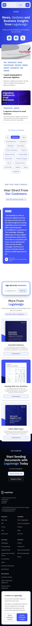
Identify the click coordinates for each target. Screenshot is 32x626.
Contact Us (20, 546)
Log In (21, 5)
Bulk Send (4, 534)
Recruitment (20, 146)
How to (9, 163)
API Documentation (23, 553)
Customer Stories (6, 577)
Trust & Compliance (23, 523)
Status (19, 557)
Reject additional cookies (10, 617)
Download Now (16, 353)
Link (2, 530)
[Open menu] (27, 5)
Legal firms (23, 141)
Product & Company (21, 158)
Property (23, 150)
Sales (23, 137)
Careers (19, 527)
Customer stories (20, 163)
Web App (4, 520)
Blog (18, 530)
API (2, 523)
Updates (17, 167)
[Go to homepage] (4, 5)
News (25, 167)
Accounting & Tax (11, 141)
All (7, 137)
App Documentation (23, 550)
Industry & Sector (10, 154)
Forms (3, 527)
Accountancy (5, 559)
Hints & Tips (8, 167)
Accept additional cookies (22, 617)
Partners (20, 534)
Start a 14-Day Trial (16, 474)
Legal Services (5, 550)
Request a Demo (16, 479)
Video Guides (8, 158)
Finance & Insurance (11, 150)
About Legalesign (22, 520)
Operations (15, 137)
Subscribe (22, 291)
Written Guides (23, 154)
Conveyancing (5, 546)
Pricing (19, 543)
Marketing (10, 146)
